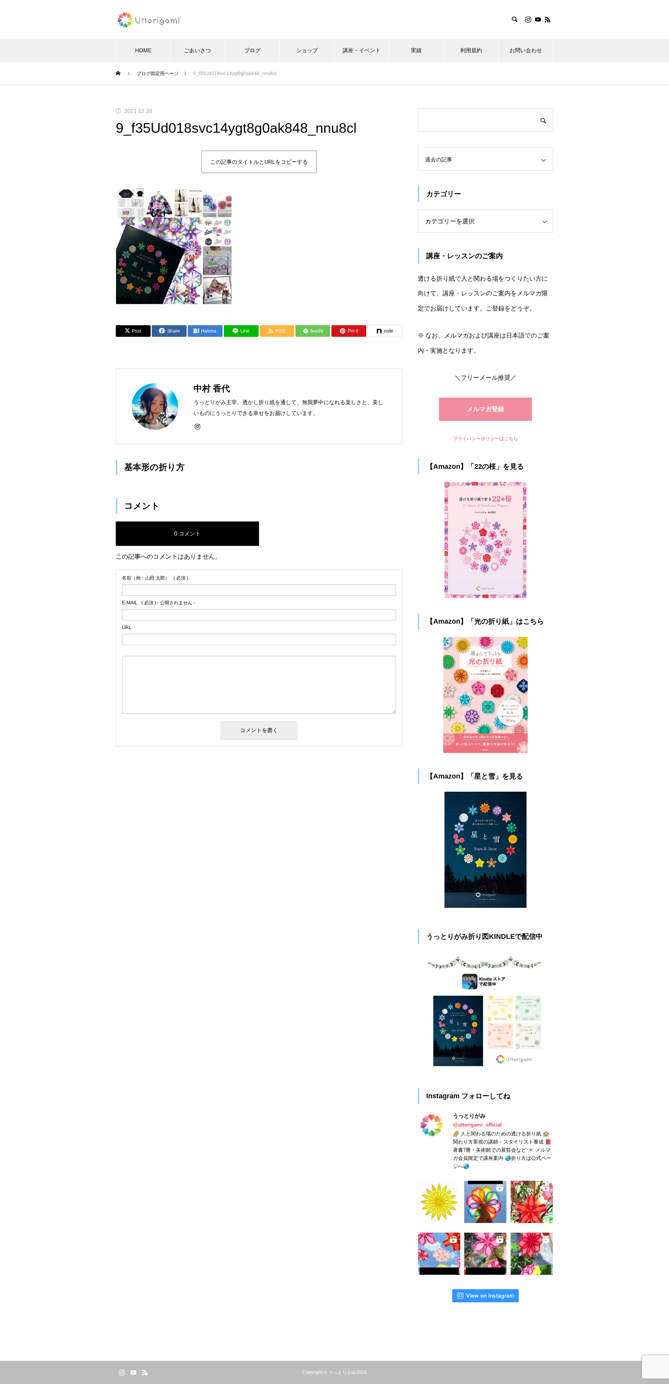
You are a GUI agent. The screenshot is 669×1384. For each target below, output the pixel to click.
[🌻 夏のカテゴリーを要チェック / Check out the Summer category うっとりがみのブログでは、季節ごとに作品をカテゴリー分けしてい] (439, 1202)
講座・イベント (362, 50)
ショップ (307, 50)
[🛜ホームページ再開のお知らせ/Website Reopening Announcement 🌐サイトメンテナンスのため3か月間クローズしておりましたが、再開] (485, 1202)
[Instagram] (528, 19)
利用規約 (471, 50)
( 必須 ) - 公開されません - (158, 602)
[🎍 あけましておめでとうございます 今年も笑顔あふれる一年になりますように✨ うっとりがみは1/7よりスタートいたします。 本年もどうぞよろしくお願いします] (532, 1254)
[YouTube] (538, 19)
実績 (416, 50)
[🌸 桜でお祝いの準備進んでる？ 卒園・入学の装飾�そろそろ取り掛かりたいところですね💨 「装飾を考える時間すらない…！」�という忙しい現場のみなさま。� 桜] (439, 1254)
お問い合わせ (525, 50)
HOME (143, 50)
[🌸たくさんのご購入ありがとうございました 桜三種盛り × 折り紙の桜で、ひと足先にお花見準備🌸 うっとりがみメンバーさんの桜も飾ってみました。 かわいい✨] (532, 1202)
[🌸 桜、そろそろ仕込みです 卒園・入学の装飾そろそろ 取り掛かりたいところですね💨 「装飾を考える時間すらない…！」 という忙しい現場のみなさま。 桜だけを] (485, 1254)
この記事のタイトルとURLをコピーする (259, 162)
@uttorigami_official (477, 1125)
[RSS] (547, 19)
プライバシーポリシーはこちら (485, 438)
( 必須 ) (155, 578)
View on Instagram (490, 1295)
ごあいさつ (197, 50)
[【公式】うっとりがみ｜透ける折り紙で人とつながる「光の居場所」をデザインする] (149, 19)
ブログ (252, 50)
